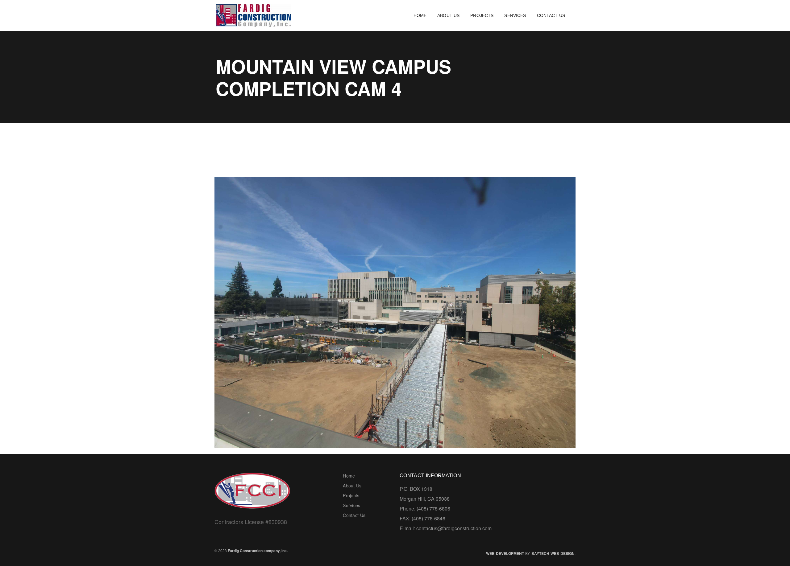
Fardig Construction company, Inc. (258, 550)
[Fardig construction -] (253, 14)
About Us (352, 485)
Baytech (540, 553)
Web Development (505, 553)
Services (351, 505)
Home (349, 476)
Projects (351, 495)
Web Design (563, 553)
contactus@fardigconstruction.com (454, 528)
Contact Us (354, 515)
